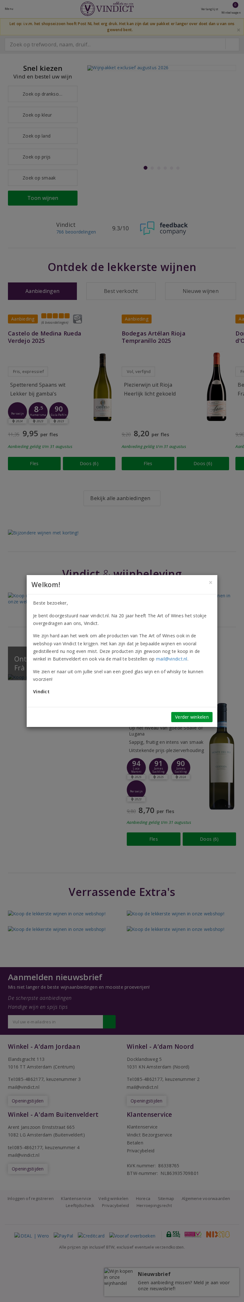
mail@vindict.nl (171, 659)
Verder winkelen (192, 717)
